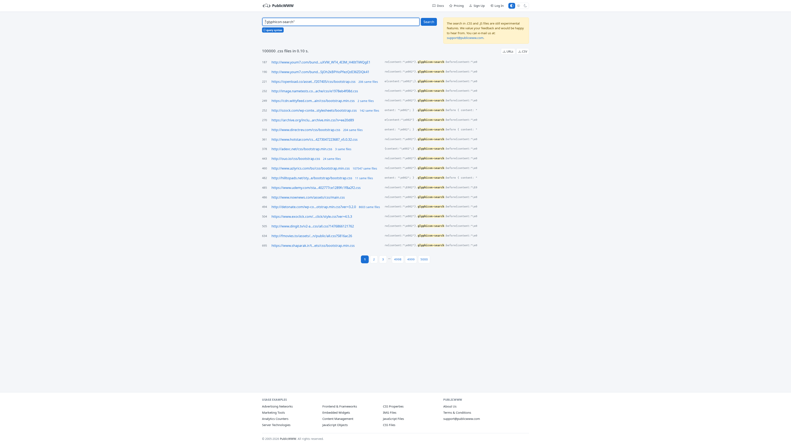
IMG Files (389, 412)
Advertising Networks (277, 406)
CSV (524, 51)
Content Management (337, 419)
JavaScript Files (393, 419)
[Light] (518, 5)
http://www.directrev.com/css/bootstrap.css (305, 130)
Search (429, 22)
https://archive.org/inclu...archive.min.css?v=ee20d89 (312, 120)
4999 (411, 259)
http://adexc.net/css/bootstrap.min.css (301, 149)
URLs (509, 51)
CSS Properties (393, 406)
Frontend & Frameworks (339, 406)
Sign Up (479, 6)
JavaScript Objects (335, 425)
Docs (440, 6)
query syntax (274, 30)
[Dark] (525, 5)
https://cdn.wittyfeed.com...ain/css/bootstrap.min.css (313, 100)
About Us (449, 406)
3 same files (343, 149)
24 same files (332, 159)
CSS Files (389, 425)
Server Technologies (276, 425)
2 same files (366, 101)
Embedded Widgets (336, 412)
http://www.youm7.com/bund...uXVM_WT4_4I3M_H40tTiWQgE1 (320, 62)
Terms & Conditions (457, 412)
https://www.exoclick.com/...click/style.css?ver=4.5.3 (311, 216)
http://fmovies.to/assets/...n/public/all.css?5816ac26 (311, 236)
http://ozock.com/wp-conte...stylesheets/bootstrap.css (314, 110)
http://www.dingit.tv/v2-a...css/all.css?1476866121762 (312, 226)
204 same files (353, 130)
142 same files (369, 110)
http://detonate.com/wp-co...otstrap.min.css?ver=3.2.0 (313, 207)
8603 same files (369, 207)
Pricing (459, 6)
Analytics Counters (275, 419)
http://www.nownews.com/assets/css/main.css (308, 197)
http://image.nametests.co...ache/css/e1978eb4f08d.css (314, 91)
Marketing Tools (273, 412)
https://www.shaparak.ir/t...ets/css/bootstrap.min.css (313, 245)
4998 (397, 259)
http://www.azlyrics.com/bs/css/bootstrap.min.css (310, 168)
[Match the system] (511, 5)
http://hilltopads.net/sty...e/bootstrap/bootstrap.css (311, 178)
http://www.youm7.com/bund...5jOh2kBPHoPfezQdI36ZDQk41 (320, 72)
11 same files (364, 178)
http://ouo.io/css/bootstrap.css (295, 158)
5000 (424, 259)
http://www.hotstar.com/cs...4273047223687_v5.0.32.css (314, 139)
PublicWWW (282, 5)
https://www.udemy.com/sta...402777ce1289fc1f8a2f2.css (316, 187)
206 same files (368, 82)
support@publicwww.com (465, 38)
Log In (499, 6)
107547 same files (365, 168)
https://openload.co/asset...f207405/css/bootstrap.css (313, 81)
